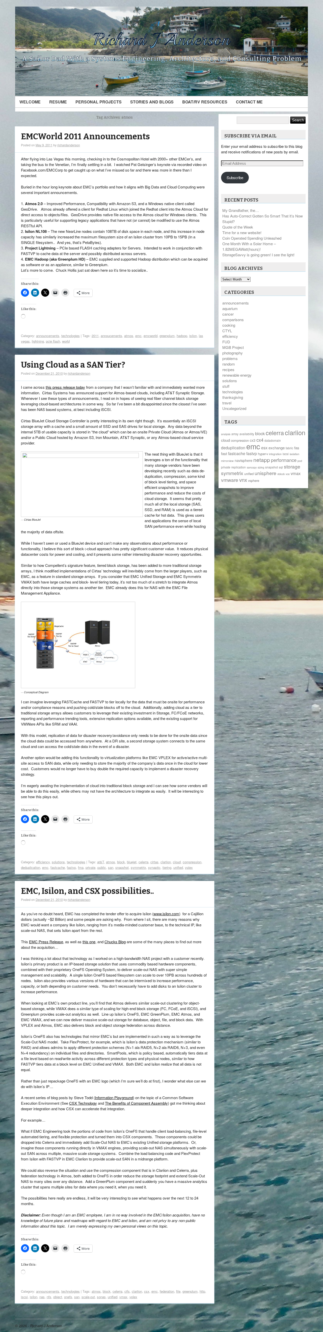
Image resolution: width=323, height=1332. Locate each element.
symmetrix (138, 867)
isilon (193, 335)
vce (288, 474)
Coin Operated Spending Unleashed (251, 238)
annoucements (111, 335)
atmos (128, 335)
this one (89, 941)
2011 (95, 335)
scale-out (88, 1296)
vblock (281, 474)
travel (226, 402)
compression (192, 861)
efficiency (43, 861)
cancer (228, 314)
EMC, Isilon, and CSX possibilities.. (87, 891)
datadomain (272, 440)
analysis (225, 434)
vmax (123, 1296)
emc (138, 335)
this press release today (65, 387)
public (101, 867)
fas (296, 447)
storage (292, 466)
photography (232, 352)
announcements (47, 335)
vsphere (253, 480)
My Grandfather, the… (240, 210)
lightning (38, 341)
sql (281, 467)
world (66, 341)
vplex (189, 867)
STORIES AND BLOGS (152, 102)
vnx (243, 479)
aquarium (230, 308)
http (202, 1291)
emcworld (150, 335)
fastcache (57, 867)
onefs (68, 1296)
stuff (225, 386)
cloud (177, 861)
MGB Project (233, 347)
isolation (294, 454)
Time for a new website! (241, 232)
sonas (101, 1296)
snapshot (122, 867)
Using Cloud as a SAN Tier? (73, 365)
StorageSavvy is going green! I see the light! (258, 254)
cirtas (154, 861)
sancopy (252, 467)
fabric (289, 448)
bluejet (132, 861)
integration (275, 454)
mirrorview (227, 461)
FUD (226, 341)
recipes (228, 369)
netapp (261, 459)
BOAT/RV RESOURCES (204, 102)
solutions (58, 861)
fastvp (71, 867)
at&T (100, 861)
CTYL (227, 330)
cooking (228, 325)
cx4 (259, 439)
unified (178, 867)
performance (284, 460)
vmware (229, 479)
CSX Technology (83, 1103)
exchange (276, 447)
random (228, 364)
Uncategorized (234, 408)
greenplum (167, 335)
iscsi (24, 1296)
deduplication (30, 867)
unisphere (265, 473)
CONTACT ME (249, 102)
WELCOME (30, 102)
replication (238, 467)
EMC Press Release (46, 941)
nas (42, 1296)
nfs (49, 1296)
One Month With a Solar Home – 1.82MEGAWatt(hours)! (249, 246)
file (178, 1291)
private (90, 867)
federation (167, 1291)
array (234, 434)
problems (230, 358)
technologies (70, 335)
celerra (143, 861)
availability (246, 434)
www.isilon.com (166, 913)
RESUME (58, 102)
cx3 (252, 440)
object (57, 1296)
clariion (165, 861)
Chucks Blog (115, 941)
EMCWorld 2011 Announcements (85, 137)
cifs (127, 1291)
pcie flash (53, 341)
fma (81, 867)
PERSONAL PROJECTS (98, 102)
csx (146, 1291)
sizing (261, 467)
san (110, 867)
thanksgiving (232, 397)
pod (300, 461)
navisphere (243, 460)
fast (224, 453)
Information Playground (114, 1097)
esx (264, 448)
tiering (167, 867)
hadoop (182, 335)
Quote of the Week (237, 227)
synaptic (154, 867)
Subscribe (235, 177)
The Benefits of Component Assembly (136, 1103)
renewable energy (237, 375)
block (121, 861)
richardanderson (68, 145)
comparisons (233, 319)
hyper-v (263, 453)
